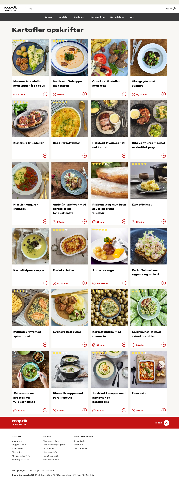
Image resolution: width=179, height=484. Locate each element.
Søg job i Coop (19, 445)
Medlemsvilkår (50, 452)
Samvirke (78, 445)
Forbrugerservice (20, 459)
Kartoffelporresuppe (28, 270)
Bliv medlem (49, 448)
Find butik (17, 452)
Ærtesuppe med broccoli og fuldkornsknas (24, 397)
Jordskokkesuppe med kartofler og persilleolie (109, 397)
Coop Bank (79, 441)
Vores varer (17, 448)
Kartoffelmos (142, 204)
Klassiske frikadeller (28, 143)
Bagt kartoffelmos (67, 143)
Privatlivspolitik (50, 456)
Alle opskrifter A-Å (21, 456)
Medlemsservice (51, 459)
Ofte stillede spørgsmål (54, 445)
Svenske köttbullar (67, 332)
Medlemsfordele (51, 441)
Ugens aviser (18, 441)
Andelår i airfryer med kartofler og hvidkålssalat (69, 209)
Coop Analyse (80, 448)
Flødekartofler (64, 270)
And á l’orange (103, 270)
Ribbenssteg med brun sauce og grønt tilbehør (109, 209)
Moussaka (139, 393)
